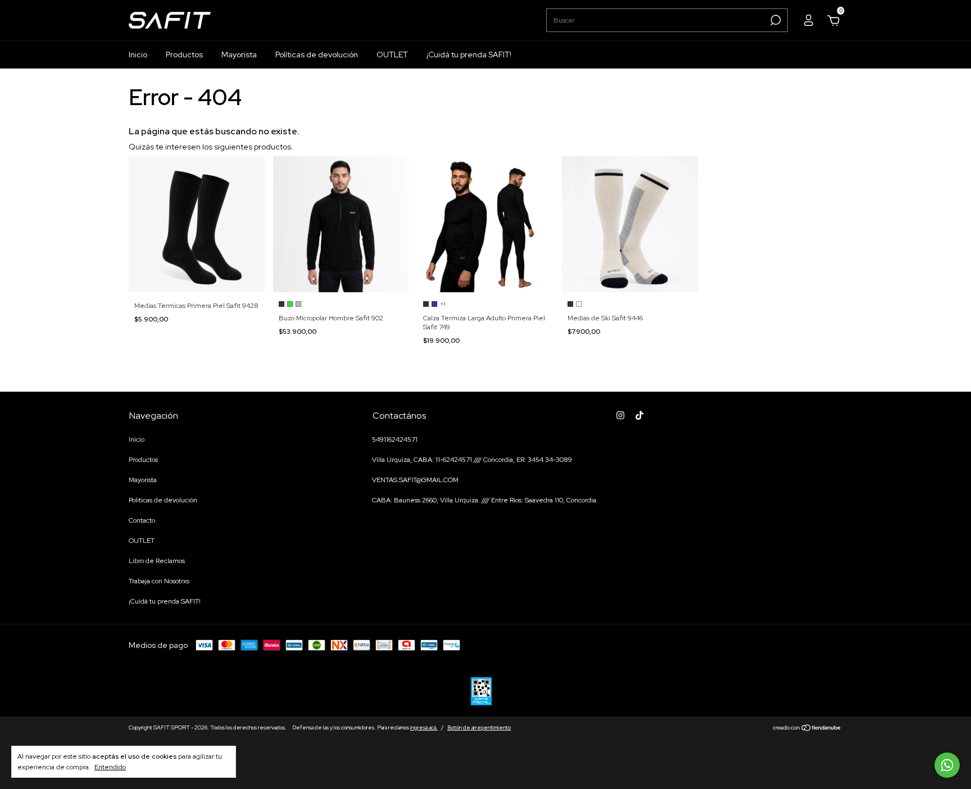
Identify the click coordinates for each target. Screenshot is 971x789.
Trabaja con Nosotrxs (159, 581)
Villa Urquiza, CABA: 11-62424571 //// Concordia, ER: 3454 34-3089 (472, 459)
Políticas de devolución (316, 54)
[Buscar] (774, 20)
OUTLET (392, 54)
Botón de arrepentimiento (479, 727)
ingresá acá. (424, 727)
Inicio (138, 54)
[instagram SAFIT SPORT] (620, 415)
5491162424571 (395, 439)
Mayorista (239, 54)
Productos (184, 54)
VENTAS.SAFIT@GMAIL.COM (415, 479)
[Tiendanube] (807, 729)
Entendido (110, 767)
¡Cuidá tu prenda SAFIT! (468, 54)
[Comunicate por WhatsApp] (947, 765)
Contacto (142, 520)
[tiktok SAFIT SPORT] (639, 415)
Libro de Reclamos (157, 560)
